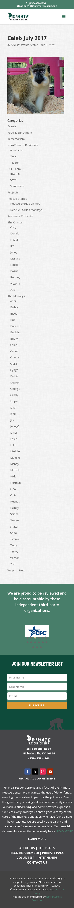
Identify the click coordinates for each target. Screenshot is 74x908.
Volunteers (17, 186)
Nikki (13, 476)
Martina (15, 258)
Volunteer (25, 858)
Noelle (14, 265)
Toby (13, 545)
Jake (13, 407)
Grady (14, 395)
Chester (15, 357)
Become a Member (24, 853)
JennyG (14, 426)
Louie (13, 439)
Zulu (13, 290)
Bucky (14, 338)
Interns (15, 173)
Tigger (14, 162)
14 (37, 647)
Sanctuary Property (20, 216)
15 (41, 647)
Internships (47, 858)
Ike (12, 246)
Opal (13, 489)
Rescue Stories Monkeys (26, 210)
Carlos (14, 351)
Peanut (15, 501)
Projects (13, 192)
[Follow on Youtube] (50, 771)
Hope (14, 401)
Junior (13, 432)
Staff (13, 180)
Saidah (14, 514)
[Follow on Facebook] (27, 771)
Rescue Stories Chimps (25, 203)
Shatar (14, 526)
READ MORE (64, 831)
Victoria (15, 283)
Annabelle (16, 150)
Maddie (15, 451)
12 (46, 642)
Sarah (13, 156)
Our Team (14, 169)
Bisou (13, 313)
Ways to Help (16, 570)
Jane (13, 414)
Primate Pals (53, 853)
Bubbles (15, 332)
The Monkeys (16, 296)
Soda (13, 533)
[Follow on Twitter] (35, 771)
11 (43, 642)
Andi (13, 301)
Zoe (12, 564)
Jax (12, 420)
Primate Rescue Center (24, 45)
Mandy (14, 464)
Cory (13, 227)
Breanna (15, 326)
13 (33, 647)
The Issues (46, 848)
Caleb (13, 345)
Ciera (13, 363)
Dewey (15, 382)
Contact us (37, 862)
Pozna (14, 271)
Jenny (13, 252)
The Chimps (15, 222)
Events (12, 126)
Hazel (14, 239)
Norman (15, 482)
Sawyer (15, 520)
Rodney (15, 277)
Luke (13, 445)
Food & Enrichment (19, 132)
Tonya (14, 551)
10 (39, 642)
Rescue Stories (17, 198)
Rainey (14, 508)
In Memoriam (16, 139)
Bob (13, 320)
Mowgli (15, 470)
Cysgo (14, 370)
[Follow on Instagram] (43, 771)
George (15, 388)
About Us (27, 848)
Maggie (15, 457)
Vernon (15, 558)
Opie (13, 495)
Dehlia (14, 376)
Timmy (14, 539)
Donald (14, 233)
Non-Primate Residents (22, 145)
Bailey (14, 307)
